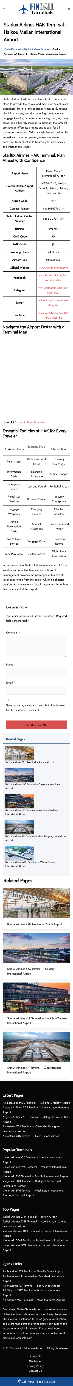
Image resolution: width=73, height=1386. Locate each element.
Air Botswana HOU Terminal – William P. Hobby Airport (36, 1103)
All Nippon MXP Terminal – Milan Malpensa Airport (34, 1300)
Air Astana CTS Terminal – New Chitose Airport (31, 1136)
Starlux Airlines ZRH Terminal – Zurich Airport (29, 762)
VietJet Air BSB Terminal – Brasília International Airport (35, 1176)
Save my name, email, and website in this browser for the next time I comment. (35, 707)
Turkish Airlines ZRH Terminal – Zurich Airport (30, 1217)
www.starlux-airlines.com (53, 268)
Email (10, 683)
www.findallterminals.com (28, 1348)
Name (11, 665)
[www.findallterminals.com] (36, 9)
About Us (35, 1356)
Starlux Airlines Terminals (37, 49)
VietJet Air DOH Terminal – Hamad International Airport (36, 1240)
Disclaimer (35, 1361)
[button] (69, 9)
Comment (13, 632)
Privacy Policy (35, 1366)
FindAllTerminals (13, 49)
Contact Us (35, 1371)
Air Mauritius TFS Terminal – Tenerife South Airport (33, 1271)
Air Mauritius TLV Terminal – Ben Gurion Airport (31, 1286)
